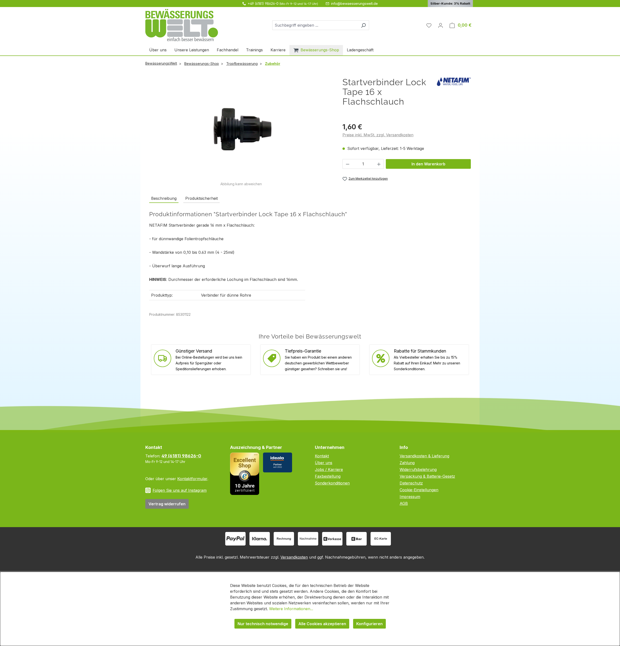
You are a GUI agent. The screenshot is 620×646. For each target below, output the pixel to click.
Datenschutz (411, 483)
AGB (404, 503)
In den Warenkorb (428, 164)
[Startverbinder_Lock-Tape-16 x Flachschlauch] (241, 129)
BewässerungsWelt (161, 63)
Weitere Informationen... (291, 608)
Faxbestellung (328, 476)
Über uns (323, 462)
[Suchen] (363, 25)
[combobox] (315, 25)
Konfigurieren (369, 623)
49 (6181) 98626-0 (181, 455)
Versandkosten (294, 557)
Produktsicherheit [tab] (201, 198)
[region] (241, 131)
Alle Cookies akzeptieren (322, 623)
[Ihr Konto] (440, 25)
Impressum (410, 496)
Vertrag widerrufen (167, 503)
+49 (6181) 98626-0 (263, 3)
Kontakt (322, 456)
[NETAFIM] (454, 81)
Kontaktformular (192, 478)
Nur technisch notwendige (263, 623)
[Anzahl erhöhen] (379, 164)
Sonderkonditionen (332, 483)
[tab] (163, 198)
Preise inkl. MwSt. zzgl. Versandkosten (377, 134)
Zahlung (407, 462)
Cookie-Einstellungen (419, 489)
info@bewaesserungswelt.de (354, 3)
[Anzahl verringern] (347, 164)
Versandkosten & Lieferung (424, 456)
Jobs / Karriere (329, 469)
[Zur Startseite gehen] (181, 25)
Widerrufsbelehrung (418, 469)
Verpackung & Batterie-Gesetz (427, 476)
